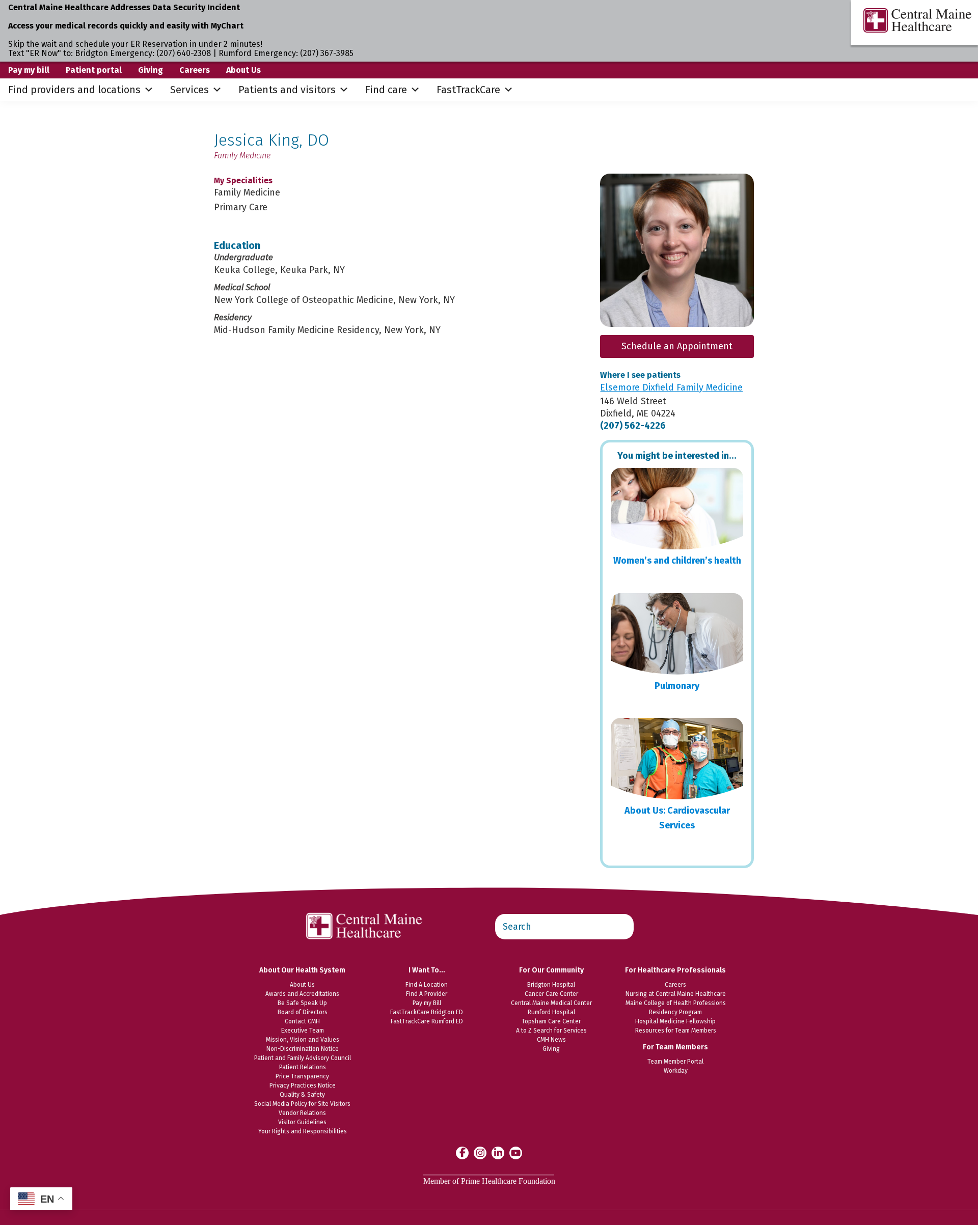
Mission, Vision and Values (302, 1039)
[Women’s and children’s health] (677, 508)
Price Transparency (302, 1076)
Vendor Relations (302, 1113)
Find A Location (426, 984)
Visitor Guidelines (302, 1122)
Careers (194, 70)
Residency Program (675, 1012)
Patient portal (94, 70)
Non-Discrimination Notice (302, 1048)
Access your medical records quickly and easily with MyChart (125, 26)
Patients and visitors (287, 89)
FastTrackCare (468, 89)
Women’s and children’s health (677, 560)
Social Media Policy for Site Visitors (302, 1103)
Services (189, 89)
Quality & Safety (302, 1094)
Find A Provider (426, 993)
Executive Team (302, 1030)
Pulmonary (677, 685)
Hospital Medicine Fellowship (675, 1021)
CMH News (551, 1039)
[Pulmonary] (677, 634)
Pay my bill (28, 70)
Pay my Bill (427, 1003)
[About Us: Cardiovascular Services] (677, 758)
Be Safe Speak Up (302, 1003)
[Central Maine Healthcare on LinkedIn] (498, 1152)
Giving (150, 70)
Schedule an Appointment (676, 346)
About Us (243, 70)
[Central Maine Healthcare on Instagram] (480, 1152)
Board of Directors (303, 1012)
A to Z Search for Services (551, 1030)
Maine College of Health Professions (676, 1003)
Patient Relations (302, 1067)
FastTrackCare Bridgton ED (426, 1012)
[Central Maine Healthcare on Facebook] (462, 1153)
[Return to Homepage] (364, 907)
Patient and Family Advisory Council (302, 1058)
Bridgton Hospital (551, 984)
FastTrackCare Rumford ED (427, 1021)
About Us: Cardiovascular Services (677, 818)
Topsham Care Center (551, 1021)
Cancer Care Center (551, 993)
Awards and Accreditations (302, 993)
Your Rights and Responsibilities (302, 1131)
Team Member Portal (675, 1061)
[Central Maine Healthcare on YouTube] (515, 1152)
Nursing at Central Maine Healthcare (676, 993)
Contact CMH (302, 1021)
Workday (676, 1070)
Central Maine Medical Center (551, 1003)
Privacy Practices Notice (302, 1085)
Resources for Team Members (675, 1030)
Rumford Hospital (551, 1012)
